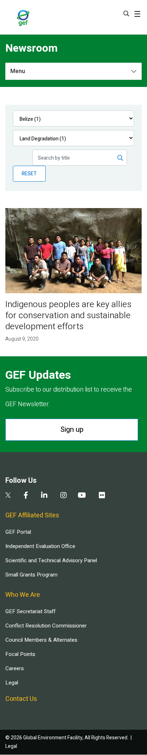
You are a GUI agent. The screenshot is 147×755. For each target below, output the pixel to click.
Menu (17, 71)
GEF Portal (18, 532)
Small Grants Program (31, 575)
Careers (14, 668)
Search (126, 13)
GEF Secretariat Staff (30, 611)
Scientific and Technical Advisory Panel (51, 560)
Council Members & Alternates (41, 640)
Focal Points (20, 654)
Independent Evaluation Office (40, 546)
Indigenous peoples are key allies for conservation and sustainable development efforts (68, 315)
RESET (29, 173)
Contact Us (21, 699)
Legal (11, 683)
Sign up (71, 429)
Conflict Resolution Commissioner (46, 626)
